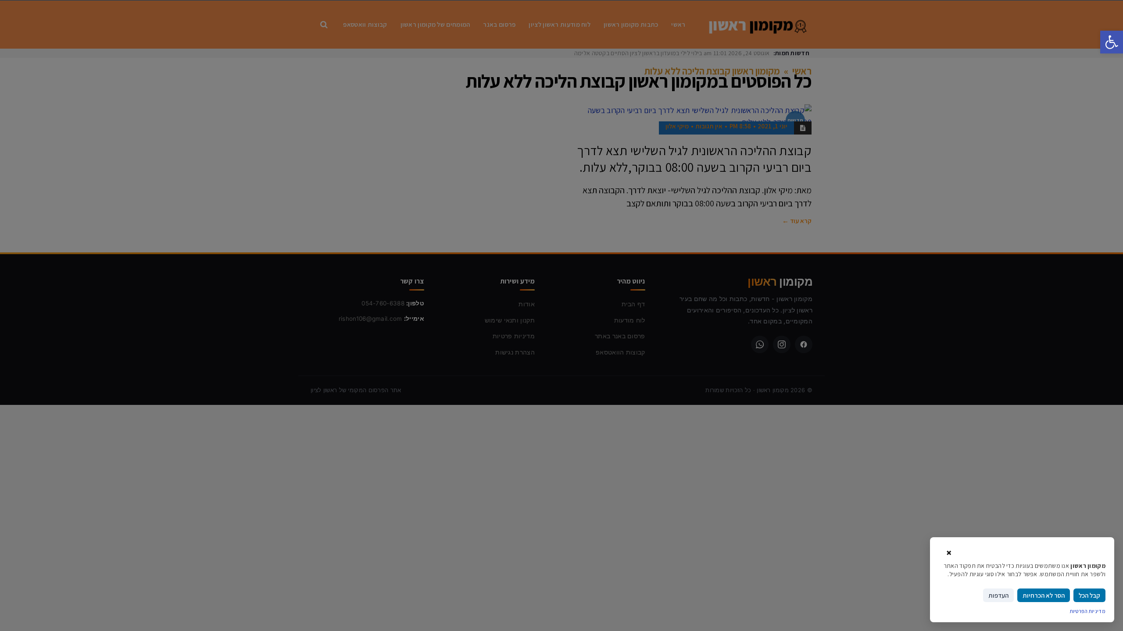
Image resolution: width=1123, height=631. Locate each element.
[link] (1111, 42)
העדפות (998, 595)
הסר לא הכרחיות (1044, 595)
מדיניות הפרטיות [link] (1088, 611)
